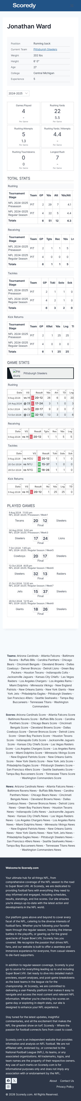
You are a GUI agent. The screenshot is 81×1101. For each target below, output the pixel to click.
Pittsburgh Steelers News (56, 837)
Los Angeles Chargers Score (33, 748)
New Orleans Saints (31, 689)
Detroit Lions (51, 668)
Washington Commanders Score (41, 778)
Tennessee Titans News (60, 845)
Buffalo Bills (28, 659)
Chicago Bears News (44, 794)
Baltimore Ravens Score (23, 719)
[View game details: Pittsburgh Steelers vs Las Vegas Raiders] (40, 572)
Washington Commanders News (41, 849)
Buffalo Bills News (50, 790)
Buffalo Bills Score (51, 719)
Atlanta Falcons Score (61, 714)
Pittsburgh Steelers (45, 49)
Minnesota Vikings (42, 685)
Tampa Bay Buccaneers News (24, 845)
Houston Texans (34, 672)
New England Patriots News (28, 828)
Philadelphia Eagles (34, 693)
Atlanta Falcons (51, 655)
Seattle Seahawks (46, 697)
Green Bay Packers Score (34, 735)
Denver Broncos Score (43, 731)
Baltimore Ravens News (22, 790)
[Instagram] (8, 1086)
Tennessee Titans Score (60, 773)
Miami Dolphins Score (29, 752)
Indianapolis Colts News (31, 811)
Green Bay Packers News (34, 807)
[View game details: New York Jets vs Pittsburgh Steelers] (40, 590)
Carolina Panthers (48, 659)
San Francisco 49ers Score (24, 769)
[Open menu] (71, 5)
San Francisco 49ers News (23, 841)
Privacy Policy (65, 1086)
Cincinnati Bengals (28, 664)
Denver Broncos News (42, 803)
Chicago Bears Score (44, 723)
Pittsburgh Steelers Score (57, 765)
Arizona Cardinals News (29, 786)
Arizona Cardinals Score (31, 714)
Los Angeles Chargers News (32, 820)
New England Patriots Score (28, 756)
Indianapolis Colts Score (31, 740)
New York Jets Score (60, 761)
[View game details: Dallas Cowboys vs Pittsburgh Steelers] (40, 555)
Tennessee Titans (41, 702)
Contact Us (67, 1080)
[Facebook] (8, 1080)
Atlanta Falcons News (60, 786)
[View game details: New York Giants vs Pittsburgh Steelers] (40, 608)
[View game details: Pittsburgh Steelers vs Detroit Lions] (40, 537)
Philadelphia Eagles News (22, 837)
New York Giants (56, 689)
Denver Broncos (31, 668)
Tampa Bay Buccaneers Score (25, 773)
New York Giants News (30, 832)
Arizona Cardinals (28, 655)
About (53, 1080)
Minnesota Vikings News (60, 824)
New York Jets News (60, 832)
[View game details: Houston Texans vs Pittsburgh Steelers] (40, 519)
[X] (14, 1080)
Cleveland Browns (53, 664)
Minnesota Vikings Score (60, 752)
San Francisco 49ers (20, 697)
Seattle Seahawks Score (58, 769)
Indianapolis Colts (57, 672)
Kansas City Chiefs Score (33, 744)
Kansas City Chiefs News (32, 816)
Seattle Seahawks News (57, 841)
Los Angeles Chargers (33, 681)
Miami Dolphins (19, 685)
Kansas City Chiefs (47, 676)
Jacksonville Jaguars (20, 676)
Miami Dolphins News (29, 824)
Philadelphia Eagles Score (23, 765)
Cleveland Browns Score (46, 727)
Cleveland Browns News (45, 799)
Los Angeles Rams (60, 681)
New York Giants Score (30, 761)
